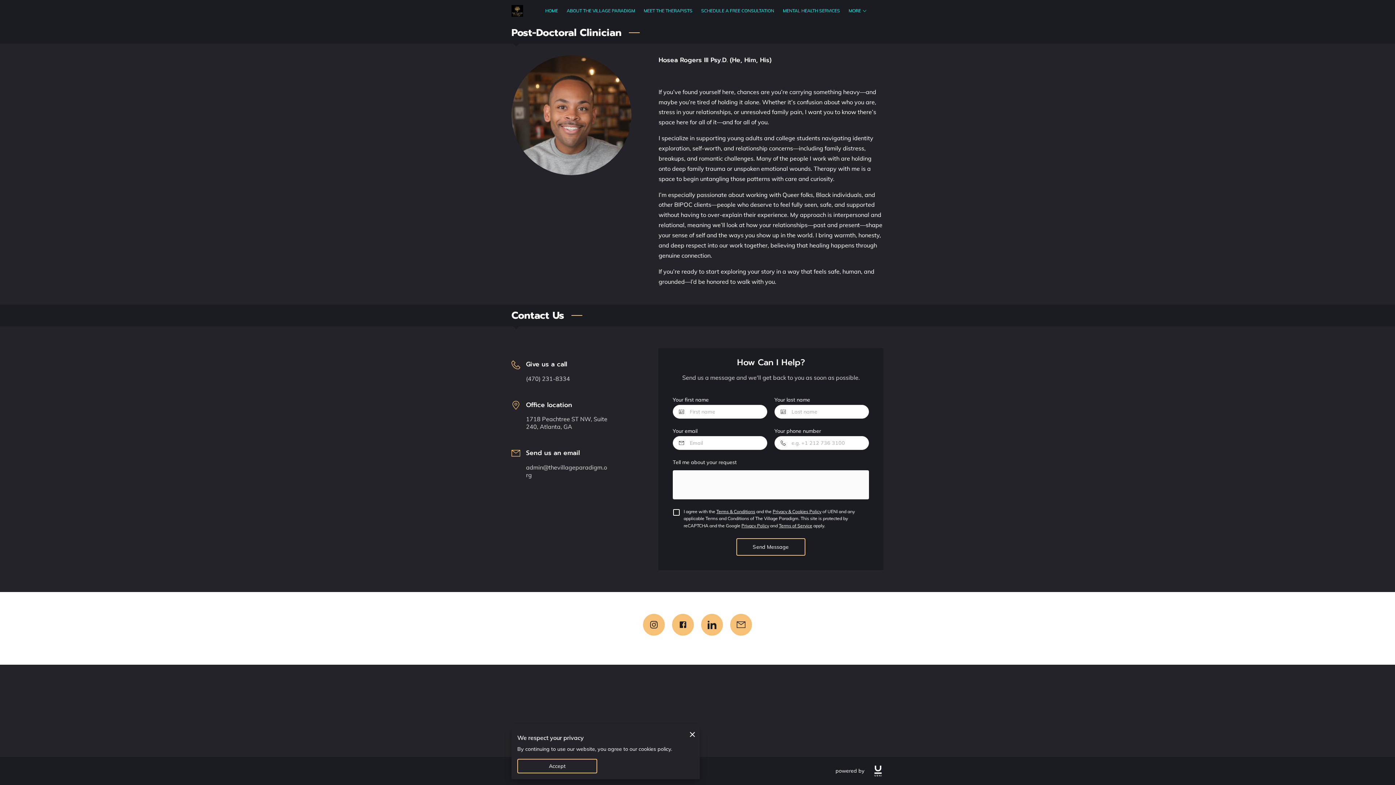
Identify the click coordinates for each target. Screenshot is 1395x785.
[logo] (878, 771)
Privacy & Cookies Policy (797, 511)
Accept (557, 766)
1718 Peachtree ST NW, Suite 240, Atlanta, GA (566, 422)
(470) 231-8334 (548, 378)
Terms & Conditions (735, 511)
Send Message (771, 547)
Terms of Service (795, 525)
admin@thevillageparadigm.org (566, 471)
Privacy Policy (755, 525)
